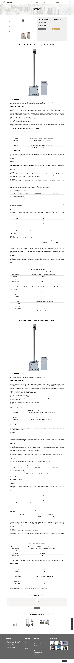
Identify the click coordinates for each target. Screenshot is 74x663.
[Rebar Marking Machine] (65, 643)
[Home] (8, 1)
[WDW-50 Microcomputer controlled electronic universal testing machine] (53, 643)
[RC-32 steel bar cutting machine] (53, 648)
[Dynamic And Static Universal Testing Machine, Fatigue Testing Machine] (59, 643)
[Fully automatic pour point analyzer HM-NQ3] (65, 648)
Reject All (58, 660)
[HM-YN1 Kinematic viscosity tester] (59, 648)
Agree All (64, 660)
